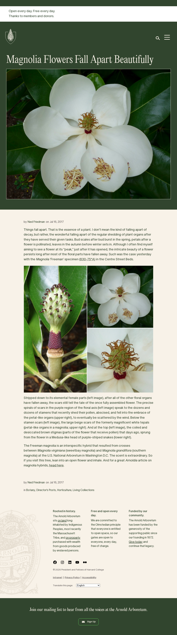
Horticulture (64, 490)
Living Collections (83, 490)
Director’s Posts (46, 490)
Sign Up (91, 622)
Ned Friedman (36, 222)
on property (73, 538)
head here (56, 465)
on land (62, 521)
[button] (158, 38)
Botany (30, 490)
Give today (136, 542)
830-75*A (87, 259)
